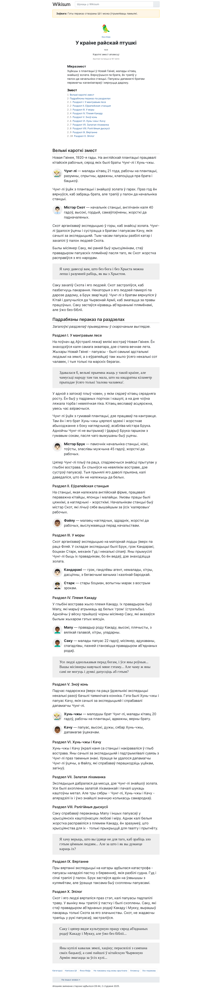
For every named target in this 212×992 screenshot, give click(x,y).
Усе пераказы (149, 970)
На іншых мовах (70, 979)
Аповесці (134, 970)
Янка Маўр (106, 37)
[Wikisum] (61, 4)
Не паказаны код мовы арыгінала (110, 970)
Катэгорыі (57, 970)
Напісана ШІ (71, 970)
